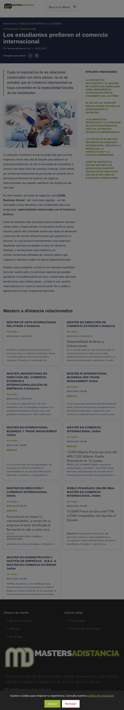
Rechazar (70, 703)
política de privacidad (101, 695)
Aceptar (52, 703)
